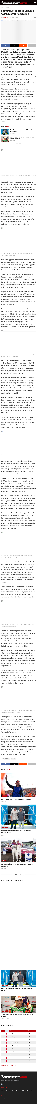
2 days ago (13, 133)
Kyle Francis (6, 17)
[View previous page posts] (17, 144)
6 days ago (13, 140)
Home (2, 7)
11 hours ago (5, 801)
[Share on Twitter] (14, 45)
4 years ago (15, 17)
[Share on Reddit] (23, 45)
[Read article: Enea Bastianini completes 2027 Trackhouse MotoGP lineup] (5, 132)
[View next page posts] (20, 144)
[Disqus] (18, 904)
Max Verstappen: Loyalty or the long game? (16, 799)
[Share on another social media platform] (32, 45)
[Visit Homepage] (14, 2)
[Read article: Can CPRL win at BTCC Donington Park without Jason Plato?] (18, 850)
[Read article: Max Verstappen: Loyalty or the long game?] (18, 785)
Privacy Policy (16, 1090)
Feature (7, 7)
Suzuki (13, 758)
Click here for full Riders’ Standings (10, 1065)
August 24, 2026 (5, 992)
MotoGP (7, 758)
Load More (18, 874)
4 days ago (4, 868)
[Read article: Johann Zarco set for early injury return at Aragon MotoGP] (5, 139)
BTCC (3, 860)
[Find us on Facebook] (1, 1099)
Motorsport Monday (27, 1090)
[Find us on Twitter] (4, 1099)
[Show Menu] (35, 2)
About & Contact (5, 1090)
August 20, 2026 (5, 1018)
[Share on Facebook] (5, 45)
